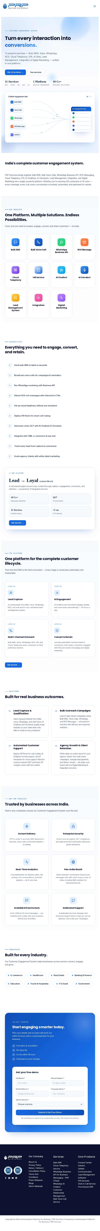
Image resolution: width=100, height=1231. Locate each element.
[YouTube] (12, 1178)
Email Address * (22, 1089)
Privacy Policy (35, 1165)
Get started (17, 523)
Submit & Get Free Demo (50, 1112)
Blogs (31, 1183)
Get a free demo (15, 72)
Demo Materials (36, 1186)
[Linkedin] (16, 1178)
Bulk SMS (57, 1162)
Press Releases (36, 1180)
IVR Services (83, 1181)
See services (35, 72)
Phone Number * (57, 1078)
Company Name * (58, 1089)
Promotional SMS (85, 1187)
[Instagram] (9, 1178)
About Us (33, 1162)
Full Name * (20, 1078)
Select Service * (22, 1100)
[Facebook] (5, 1178)
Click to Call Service (87, 1184)
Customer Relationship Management (59, 1193)
